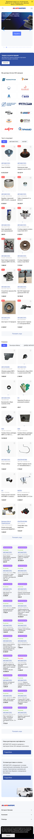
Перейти (17, 33)
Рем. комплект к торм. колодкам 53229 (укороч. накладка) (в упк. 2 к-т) (9, 718)
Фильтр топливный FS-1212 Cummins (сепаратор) (24, 683)
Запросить (5, 62)
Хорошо (8, 835)
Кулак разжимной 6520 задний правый (9, 609)
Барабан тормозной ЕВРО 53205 (24, 716)
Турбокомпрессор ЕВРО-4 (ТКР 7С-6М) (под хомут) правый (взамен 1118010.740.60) (9, 667)
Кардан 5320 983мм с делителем (24, 629)
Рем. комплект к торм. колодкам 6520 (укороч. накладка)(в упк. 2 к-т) (9, 575)
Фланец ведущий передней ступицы (8, 629)
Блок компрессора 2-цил (24, 645)
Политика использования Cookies (19, 831)
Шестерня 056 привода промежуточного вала (23, 666)
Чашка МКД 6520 (23, 574)
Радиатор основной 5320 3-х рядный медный (23, 557)
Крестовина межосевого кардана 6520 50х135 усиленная (9, 558)
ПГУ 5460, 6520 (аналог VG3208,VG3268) (9, 699)
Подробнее (8, 752)
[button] (3, 29)
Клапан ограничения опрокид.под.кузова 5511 (24, 594)
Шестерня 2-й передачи (7, 593)
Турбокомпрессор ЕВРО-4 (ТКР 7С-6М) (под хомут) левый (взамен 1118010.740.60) (24, 612)
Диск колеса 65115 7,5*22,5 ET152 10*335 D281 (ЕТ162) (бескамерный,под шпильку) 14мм (9, 647)
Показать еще (17, 334)
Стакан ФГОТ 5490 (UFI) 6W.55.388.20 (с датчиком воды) (24, 701)
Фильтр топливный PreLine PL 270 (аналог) (8, 683)
